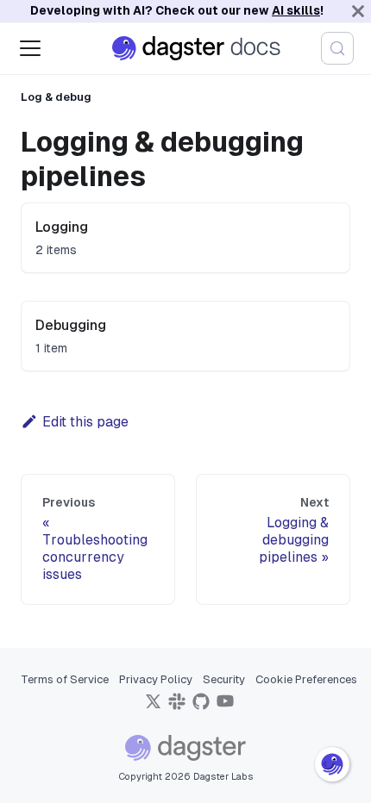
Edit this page (85, 422)
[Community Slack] (177, 707)
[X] (152, 707)
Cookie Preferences (306, 679)
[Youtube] (225, 707)
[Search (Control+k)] (337, 48)
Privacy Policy (155, 679)
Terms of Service (65, 679)
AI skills (296, 10)
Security (224, 679)
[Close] (358, 11)
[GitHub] (201, 707)
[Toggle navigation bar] (30, 48)
